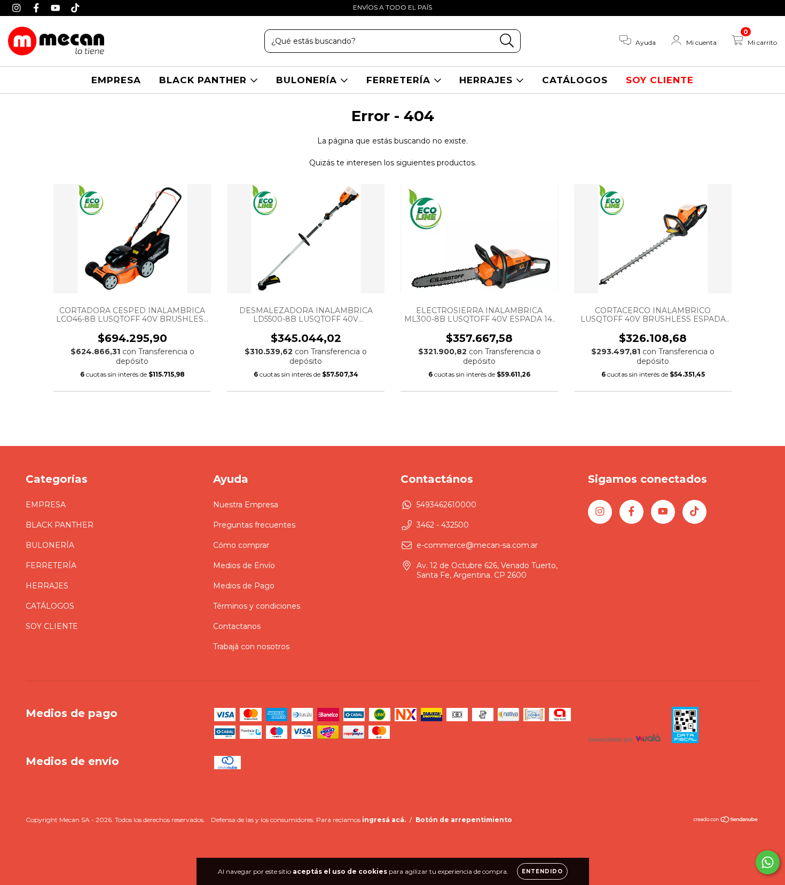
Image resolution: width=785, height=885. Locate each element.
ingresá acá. (384, 820)
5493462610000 (446, 504)
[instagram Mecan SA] (18, 7)
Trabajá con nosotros (251, 646)
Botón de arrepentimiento (463, 820)
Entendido (542, 871)
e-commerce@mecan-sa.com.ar (477, 545)
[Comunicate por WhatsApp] (768, 862)
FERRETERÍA (400, 80)
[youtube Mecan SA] (57, 7)
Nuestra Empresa (245, 504)
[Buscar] (507, 40)
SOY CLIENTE (660, 80)
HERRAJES (487, 80)
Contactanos (237, 626)
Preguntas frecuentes (254, 525)
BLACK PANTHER (204, 80)
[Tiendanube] (726, 821)
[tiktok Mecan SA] (75, 7)
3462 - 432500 (443, 525)
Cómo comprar (241, 545)
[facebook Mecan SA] (38, 7)
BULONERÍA (308, 80)
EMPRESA (116, 80)
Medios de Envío (244, 565)
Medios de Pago (243, 586)
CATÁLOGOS (575, 80)
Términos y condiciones (256, 606)
